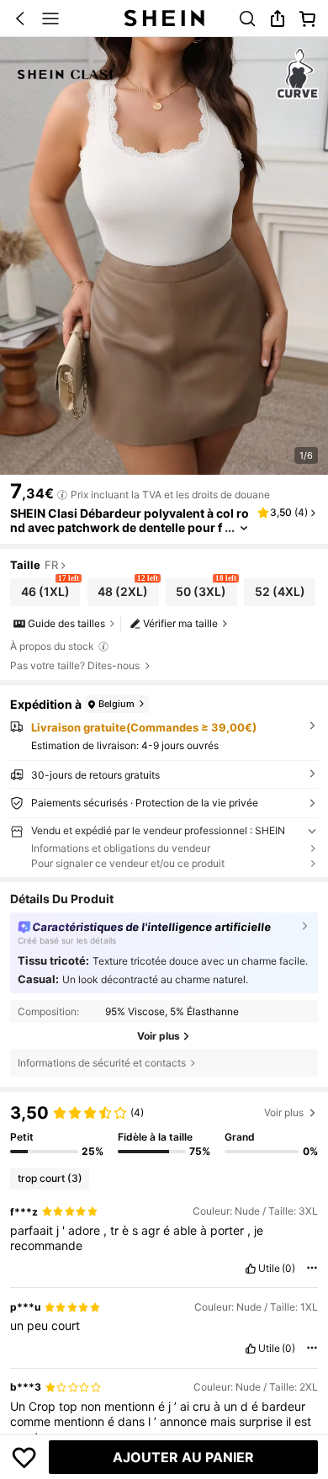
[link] (247, 18)
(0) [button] (288, 1268)
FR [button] (51, 566)
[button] (20, 18)
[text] (163, 1238)
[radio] (45, 592)
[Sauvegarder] (24, 1457)
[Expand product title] (244, 528)
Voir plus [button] (284, 1112)
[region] (164, 1130)
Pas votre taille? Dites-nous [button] (75, 666)
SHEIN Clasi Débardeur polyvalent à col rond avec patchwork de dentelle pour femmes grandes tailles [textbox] (129, 527)
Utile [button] (269, 1268)
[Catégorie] (50, 18)
